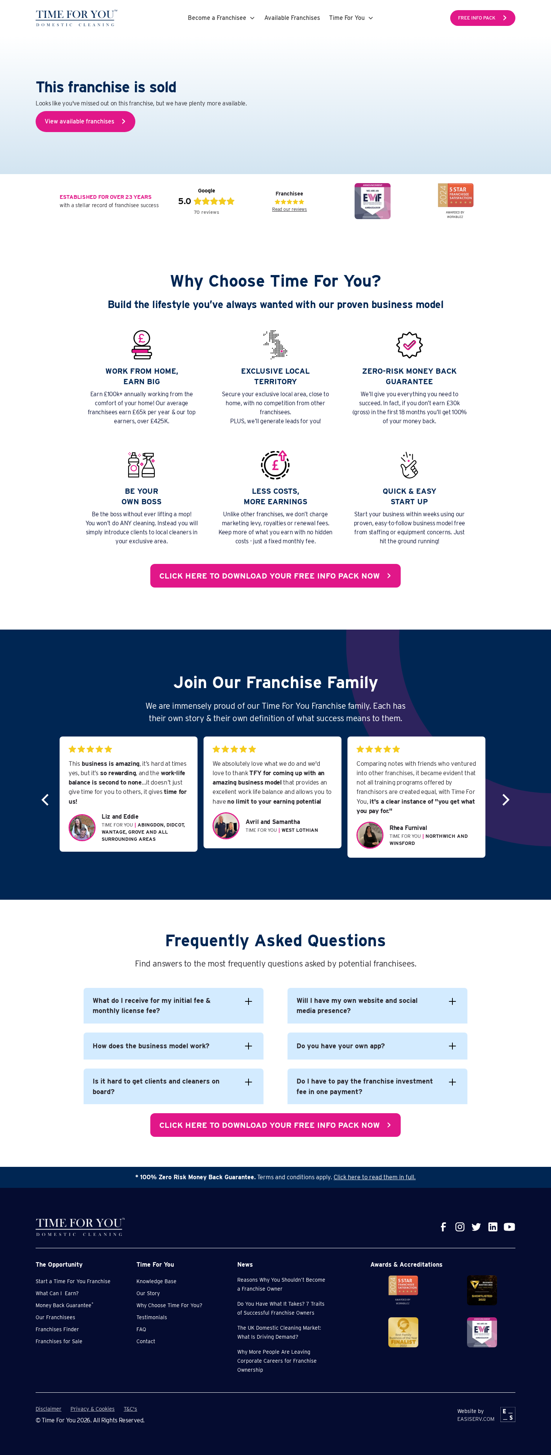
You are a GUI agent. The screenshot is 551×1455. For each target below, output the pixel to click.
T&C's (130, 1408)
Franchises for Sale (59, 1341)
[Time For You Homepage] (76, 18)
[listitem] (129, 794)
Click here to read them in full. (375, 1177)
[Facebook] (443, 1227)
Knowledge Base (156, 1281)
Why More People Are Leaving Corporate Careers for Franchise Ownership (277, 1361)
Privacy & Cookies (92, 1408)
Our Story (148, 1293)
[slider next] (506, 800)
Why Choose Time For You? (169, 1305)
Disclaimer (48, 1408)
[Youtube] (509, 1227)
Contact (145, 1341)
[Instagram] (460, 1227)
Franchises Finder (57, 1329)
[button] (221, 18)
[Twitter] (476, 1227)
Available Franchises (292, 17)
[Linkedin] (493, 1227)
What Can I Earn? (57, 1293)
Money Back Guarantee (64, 1305)
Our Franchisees (55, 1317)
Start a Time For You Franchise (73, 1281)
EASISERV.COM (475, 1419)
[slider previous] (45, 800)
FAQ (141, 1329)
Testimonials (151, 1317)
